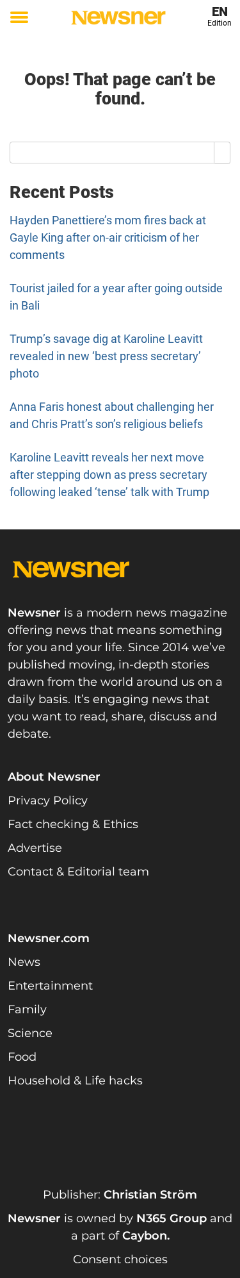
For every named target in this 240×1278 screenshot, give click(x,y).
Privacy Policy (48, 800)
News (24, 962)
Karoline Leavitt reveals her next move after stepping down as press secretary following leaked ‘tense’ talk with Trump (109, 475)
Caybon (144, 1236)
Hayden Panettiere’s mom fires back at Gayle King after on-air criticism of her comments (108, 237)
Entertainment (50, 986)
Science (30, 1033)
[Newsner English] (118, 17)
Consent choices (120, 1259)
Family (27, 1009)
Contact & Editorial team (78, 872)
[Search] (222, 152)
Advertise (35, 848)
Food (22, 1057)
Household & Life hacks (75, 1081)
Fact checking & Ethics (73, 824)
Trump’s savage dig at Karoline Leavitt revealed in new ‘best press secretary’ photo (106, 356)
